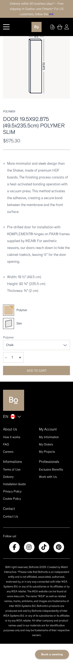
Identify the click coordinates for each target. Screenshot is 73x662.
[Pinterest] (59, 547)
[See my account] (52, 26)
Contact (9, 508)
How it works (11, 437)
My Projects (47, 452)
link (51, 14)
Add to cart (36, 371)
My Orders (46, 444)
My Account (48, 429)
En (5, 416)
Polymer (8, 337)
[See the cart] (59, 26)
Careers (8, 452)
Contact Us (10, 516)
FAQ (6, 444)
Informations (12, 461)
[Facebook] (14, 547)
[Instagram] (29, 547)
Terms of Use (11, 469)
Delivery (8, 477)
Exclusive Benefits (51, 469)
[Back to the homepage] (36, 27)
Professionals (49, 461)
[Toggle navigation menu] (6, 27)
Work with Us (48, 477)
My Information (49, 437)
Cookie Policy (12, 499)
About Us (10, 429)
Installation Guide (14, 484)
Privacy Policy (12, 491)
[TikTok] (44, 547)
